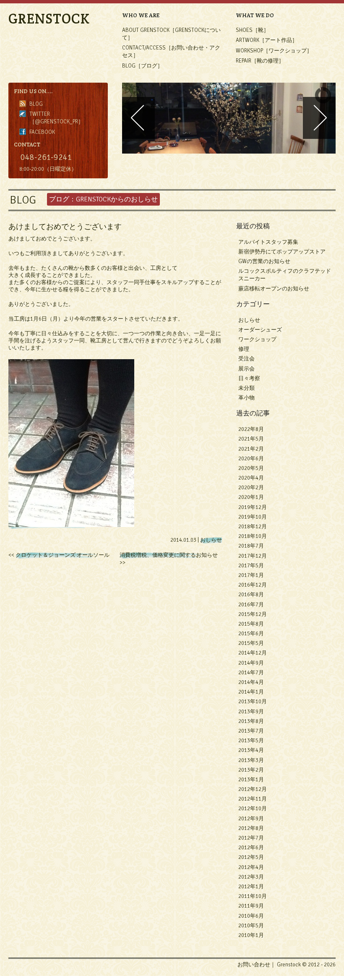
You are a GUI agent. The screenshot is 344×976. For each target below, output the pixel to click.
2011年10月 (252, 896)
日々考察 (249, 378)
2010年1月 (251, 935)
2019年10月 (252, 517)
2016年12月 (252, 585)
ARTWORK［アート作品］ (266, 40)
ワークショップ (257, 339)
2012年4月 (251, 867)
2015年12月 (252, 614)
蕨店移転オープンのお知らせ (273, 288)
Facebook (42, 132)
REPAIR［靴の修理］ (260, 60)
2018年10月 (252, 536)
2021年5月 (251, 439)
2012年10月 (252, 808)
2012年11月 (252, 799)
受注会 (246, 358)
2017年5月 (251, 565)
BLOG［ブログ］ (142, 66)
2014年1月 (251, 692)
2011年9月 (251, 906)
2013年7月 (251, 731)
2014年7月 (251, 672)
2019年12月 (252, 507)
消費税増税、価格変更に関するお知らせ (169, 555)
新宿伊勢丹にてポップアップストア (282, 251)
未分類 (246, 388)
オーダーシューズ (260, 329)
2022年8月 (251, 429)
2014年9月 (251, 663)
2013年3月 (251, 760)
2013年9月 (251, 711)
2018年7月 (251, 546)
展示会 (246, 368)
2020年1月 (251, 497)
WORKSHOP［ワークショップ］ (274, 50)
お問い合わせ (253, 964)
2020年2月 (251, 487)
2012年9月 (251, 818)
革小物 (246, 397)
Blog (36, 104)
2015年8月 (251, 624)
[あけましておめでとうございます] (71, 525)
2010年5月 (251, 925)
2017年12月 (252, 556)
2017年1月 (251, 575)
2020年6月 (251, 458)
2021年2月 (251, 449)
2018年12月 (252, 526)
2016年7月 (251, 604)
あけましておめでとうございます (65, 226)
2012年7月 (251, 838)
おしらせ (211, 540)
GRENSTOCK (49, 18)
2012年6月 (251, 847)
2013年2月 (251, 770)
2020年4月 (251, 478)
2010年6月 (251, 916)
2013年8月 (251, 721)
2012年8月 (251, 828)
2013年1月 (251, 779)
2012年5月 (251, 857)
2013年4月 (251, 750)
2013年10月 (252, 701)
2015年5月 (251, 643)
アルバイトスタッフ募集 (268, 242)
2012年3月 (251, 877)
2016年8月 (251, 594)
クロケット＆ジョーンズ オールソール (62, 555)
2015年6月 (251, 633)
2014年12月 (252, 653)
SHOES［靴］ (252, 30)
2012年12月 (252, 789)
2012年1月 (251, 886)
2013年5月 (251, 740)
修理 (243, 349)
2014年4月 (251, 682)
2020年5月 (251, 468)
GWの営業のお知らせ (264, 261)
